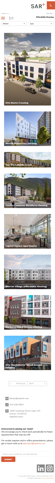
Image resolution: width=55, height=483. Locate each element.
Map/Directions (16, 416)
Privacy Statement (47, 478)
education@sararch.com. (34, 443)
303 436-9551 (17, 404)
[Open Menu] (51, 5)
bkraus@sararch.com (19, 398)
